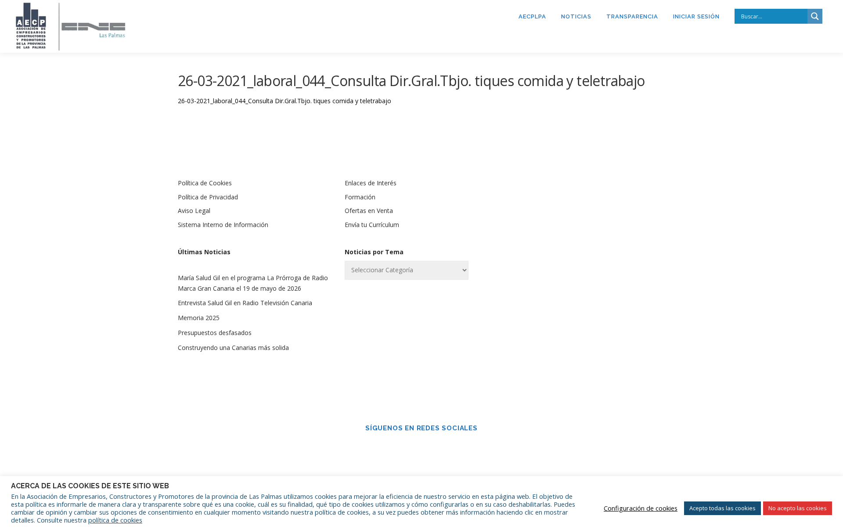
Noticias (576, 16)
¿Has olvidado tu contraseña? (588, 356)
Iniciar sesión (696, 16)
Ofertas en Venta (369, 210)
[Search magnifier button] (814, 16)
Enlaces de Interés (370, 183)
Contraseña (546, 252)
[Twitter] (433, 447)
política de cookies (115, 520)
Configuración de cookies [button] (640, 508)
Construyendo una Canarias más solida (233, 347)
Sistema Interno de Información (223, 224)
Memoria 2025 (199, 318)
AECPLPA (532, 16)
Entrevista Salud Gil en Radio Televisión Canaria (245, 303)
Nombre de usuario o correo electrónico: (572, 206)
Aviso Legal (194, 210)
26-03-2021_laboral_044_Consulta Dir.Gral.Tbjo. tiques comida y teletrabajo (284, 101)
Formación (360, 197)
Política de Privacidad (208, 197)
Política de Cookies (205, 183)
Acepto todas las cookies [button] (722, 508)
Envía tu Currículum (372, 224)
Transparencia (632, 16)
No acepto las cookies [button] (797, 508)
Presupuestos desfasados (215, 332)
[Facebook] (409, 447)
